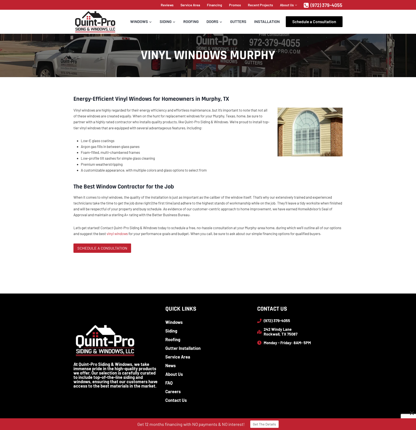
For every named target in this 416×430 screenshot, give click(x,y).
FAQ (169, 382)
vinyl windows (117, 233)
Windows (174, 322)
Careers (173, 391)
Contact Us (176, 400)
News (170, 365)
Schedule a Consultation (314, 21)
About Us (174, 374)
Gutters (238, 21)
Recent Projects (260, 5)
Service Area (190, 5)
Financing (214, 5)
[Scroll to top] (405, 412)
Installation (267, 21)
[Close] (412, 413)
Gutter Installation (183, 348)
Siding (171, 330)
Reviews (167, 5)
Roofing (191, 21)
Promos (235, 5)
